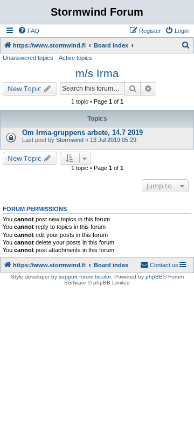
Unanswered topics (28, 58)
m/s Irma (97, 73)
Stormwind (70, 140)
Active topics (75, 58)
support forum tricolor (85, 277)
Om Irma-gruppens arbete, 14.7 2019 (82, 132)
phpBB (154, 277)
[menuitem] (28, 30)
